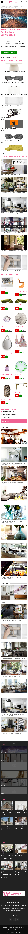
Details (10, 292)
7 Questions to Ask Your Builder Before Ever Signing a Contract (7, 812)
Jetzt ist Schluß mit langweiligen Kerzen (11, 174)
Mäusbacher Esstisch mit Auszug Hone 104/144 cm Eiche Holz (13, 71)
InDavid (8, 929)
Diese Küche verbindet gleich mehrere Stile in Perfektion (13, 658)
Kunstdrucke (8, 6)
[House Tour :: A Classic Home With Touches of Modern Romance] (21, 805)
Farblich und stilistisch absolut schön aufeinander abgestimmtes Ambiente (12, 578)
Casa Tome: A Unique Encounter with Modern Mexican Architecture (7, 828)
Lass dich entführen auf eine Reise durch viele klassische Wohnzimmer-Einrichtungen (13, 213)
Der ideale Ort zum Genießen (7, 559)
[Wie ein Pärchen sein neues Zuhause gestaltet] (21, 865)
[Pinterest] (27, 2)
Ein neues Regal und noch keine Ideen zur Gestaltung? (12, 271)
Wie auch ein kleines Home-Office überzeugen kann (13, 193)
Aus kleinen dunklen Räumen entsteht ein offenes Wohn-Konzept (21, 855)
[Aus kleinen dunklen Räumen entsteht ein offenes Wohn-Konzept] (21, 848)
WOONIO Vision (4, 927)
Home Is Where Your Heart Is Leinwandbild (9, 128)
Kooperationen (22, 927)
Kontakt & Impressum (16, 929)
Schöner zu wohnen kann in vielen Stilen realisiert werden (13, 444)
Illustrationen (15, 6)
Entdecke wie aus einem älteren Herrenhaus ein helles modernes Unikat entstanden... (6, 874)
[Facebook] (21, 2)
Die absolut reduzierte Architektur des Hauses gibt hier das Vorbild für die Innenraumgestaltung (13, 464)
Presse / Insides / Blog (13, 927)
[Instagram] (24, 2)
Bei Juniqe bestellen (8, 52)
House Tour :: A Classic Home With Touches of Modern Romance (21, 812)
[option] (14, 74)
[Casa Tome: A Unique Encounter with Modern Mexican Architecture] (7, 821)
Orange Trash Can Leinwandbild (7, 117)
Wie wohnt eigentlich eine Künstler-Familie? (10, 676)
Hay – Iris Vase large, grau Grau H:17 (8, 94)
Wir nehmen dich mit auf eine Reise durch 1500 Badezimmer (13, 251)
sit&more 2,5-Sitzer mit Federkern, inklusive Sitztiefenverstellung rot (14, 82)
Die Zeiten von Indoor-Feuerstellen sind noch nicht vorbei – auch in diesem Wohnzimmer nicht (14, 502)
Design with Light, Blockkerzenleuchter (9, 105)
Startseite (3, 6)
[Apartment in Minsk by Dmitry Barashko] (21, 821)
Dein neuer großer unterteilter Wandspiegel (12, 232)
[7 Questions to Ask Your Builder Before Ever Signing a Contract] (7, 805)
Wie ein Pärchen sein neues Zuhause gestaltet (11, 733)
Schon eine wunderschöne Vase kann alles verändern (12, 540)
